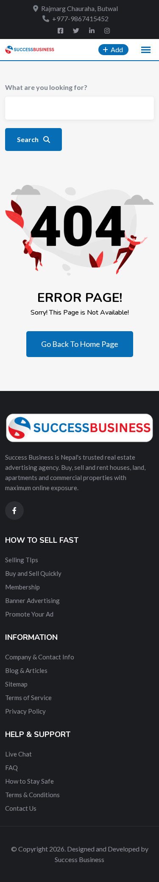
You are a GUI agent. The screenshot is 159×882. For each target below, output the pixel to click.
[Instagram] (107, 30)
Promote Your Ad (29, 614)
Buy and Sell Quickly (33, 573)
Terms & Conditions (32, 794)
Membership (22, 587)
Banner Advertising (32, 600)
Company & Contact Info (39, 657)
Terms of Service (28, 697)
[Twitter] (77, 30)
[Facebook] (61, 30)
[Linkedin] (92, 30)
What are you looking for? (46, 87)
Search (28, 139)
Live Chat (18, 754)
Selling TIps (21, 560)
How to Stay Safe (29, 781)
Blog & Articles (26, 670)
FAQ (11, 767)
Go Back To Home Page (79, 344)
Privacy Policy (25, 711)
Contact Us (20, 808)
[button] (146, 50)
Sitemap (16, 684)
